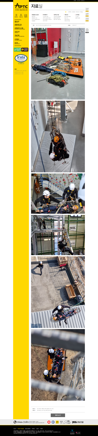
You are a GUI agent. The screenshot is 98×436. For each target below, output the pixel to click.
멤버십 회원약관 (57, 17)
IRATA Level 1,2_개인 (19, 72)
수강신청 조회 (45, 16)
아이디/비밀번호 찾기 (36, 19)
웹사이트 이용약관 (57, 19)
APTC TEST (45, 20)
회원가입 (33, 16)
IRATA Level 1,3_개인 (19, 73)
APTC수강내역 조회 (46, 17)
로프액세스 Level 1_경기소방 (20, 70)
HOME (69, 11)
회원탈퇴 (33, 20)
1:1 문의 (76, 16)
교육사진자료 (67, 19)
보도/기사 (66, 17)
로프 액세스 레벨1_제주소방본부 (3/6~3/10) (45, 408)
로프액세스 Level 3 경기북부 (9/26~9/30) (44, 410)
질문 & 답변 (77, 17)
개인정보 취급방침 (57, 16)
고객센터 (73, 11)
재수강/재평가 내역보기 (47, 19)
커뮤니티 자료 (67, 20)
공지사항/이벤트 (67, 16)
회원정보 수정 (34, 17)
